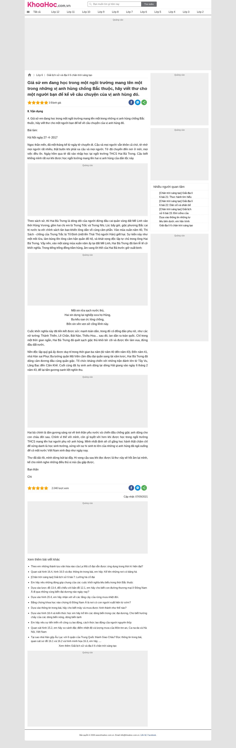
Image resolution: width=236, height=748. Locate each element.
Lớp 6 (39, 75)
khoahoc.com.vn (29, 75)
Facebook (152, 735)
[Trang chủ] (49, 4)
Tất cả (36, 11)
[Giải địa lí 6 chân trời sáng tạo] (155, 227)
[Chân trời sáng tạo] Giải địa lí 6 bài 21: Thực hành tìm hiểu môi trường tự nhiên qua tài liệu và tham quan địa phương (176, 195)
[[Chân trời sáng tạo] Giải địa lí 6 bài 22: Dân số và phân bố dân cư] (155, 202)
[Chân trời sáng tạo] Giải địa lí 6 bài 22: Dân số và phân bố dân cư (176, 203)
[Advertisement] (118, 46)
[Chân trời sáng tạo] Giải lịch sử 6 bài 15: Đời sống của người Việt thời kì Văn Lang (175, 211)
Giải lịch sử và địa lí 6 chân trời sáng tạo (69, 75)
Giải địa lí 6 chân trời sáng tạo (176, 225)
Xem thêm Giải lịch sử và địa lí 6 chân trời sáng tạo (87, 645)
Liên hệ (143, 735)
